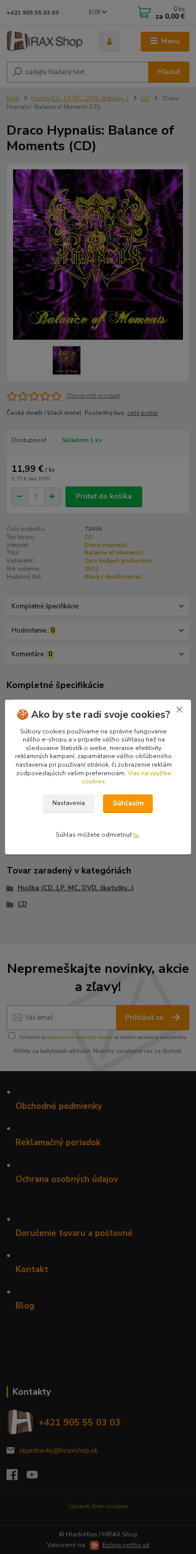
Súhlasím (128, 803)
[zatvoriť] (179, 710)
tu (136, 835)
